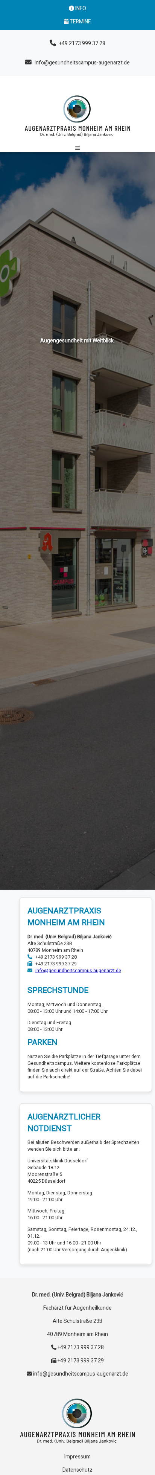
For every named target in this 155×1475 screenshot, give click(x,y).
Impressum (77, 1457)
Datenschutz (77, 1470)
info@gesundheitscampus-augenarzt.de (82, 63)
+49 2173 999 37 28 (82, 43)
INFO (80, 8)
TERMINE (79, 22)
